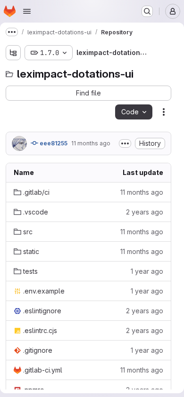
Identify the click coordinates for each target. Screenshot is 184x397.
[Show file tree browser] (13, 52)
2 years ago (144, 212)
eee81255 (52, 143)
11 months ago (90, 143)
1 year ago (147, 271)
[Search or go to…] (147, 11)
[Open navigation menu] (26, 11)
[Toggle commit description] (125, 143)
